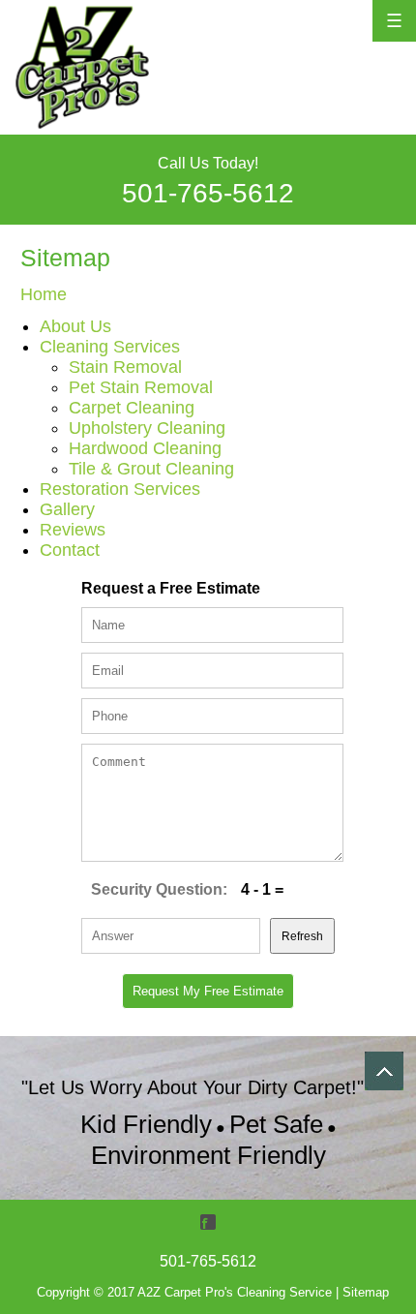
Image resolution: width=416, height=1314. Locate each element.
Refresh (302, 936)
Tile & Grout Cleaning (151, 468)
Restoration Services (120, 489)
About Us (75, 326)
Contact (70, 550)
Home (43, 294)
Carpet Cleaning (131, 407)
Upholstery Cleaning (147, 428)
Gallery (67, 509)
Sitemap (365, 1292)
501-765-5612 (208, 193)
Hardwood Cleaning (145, 448)
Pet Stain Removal (141, 387)
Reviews (72, 529)
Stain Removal (125, 367)
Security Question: (159, 889)
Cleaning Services (110, 346)
